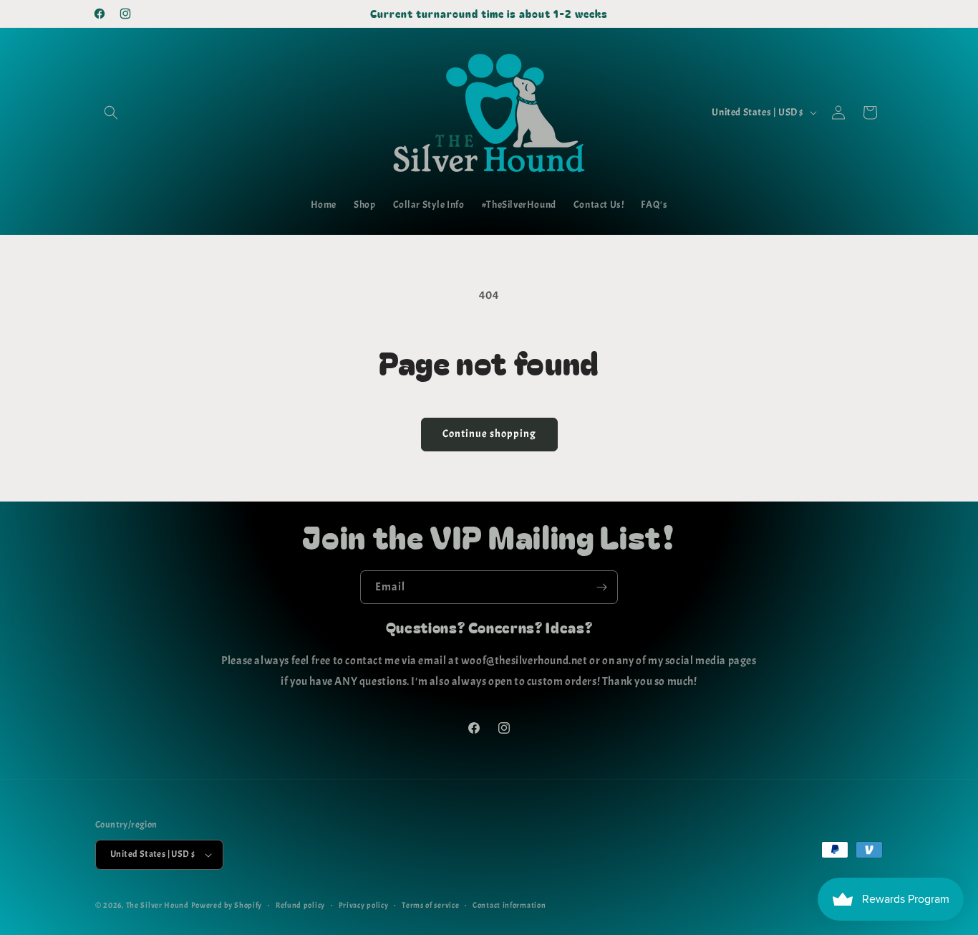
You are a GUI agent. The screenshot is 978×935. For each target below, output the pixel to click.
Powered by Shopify (227, 905)
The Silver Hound (157, 905)
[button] (111, 112)
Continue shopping (489, 434)
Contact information (509, 905)
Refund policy (300, 905)
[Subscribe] (601, 587)
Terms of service (430, 905)
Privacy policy (364, 905)
